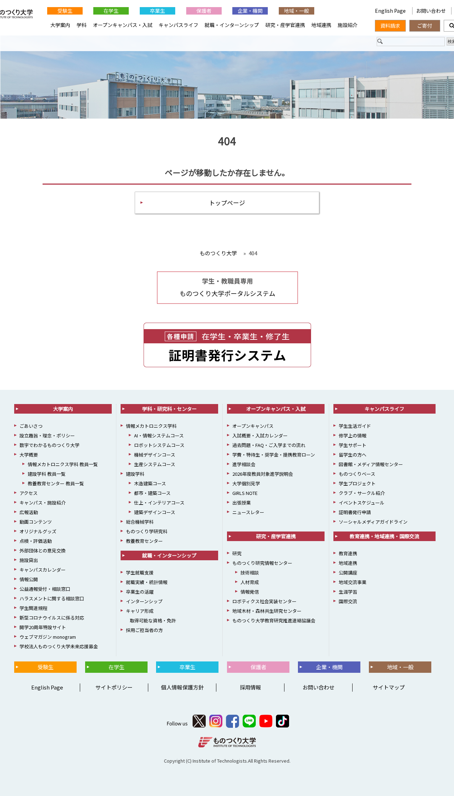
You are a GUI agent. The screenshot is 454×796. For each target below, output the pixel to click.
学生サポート (352, 445)
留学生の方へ (352, 454)
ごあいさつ (31, 425)
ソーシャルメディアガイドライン (373, 521)
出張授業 (241, 502)
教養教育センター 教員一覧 (56, 483)
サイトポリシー (114, 687)
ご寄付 (424, 25)
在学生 (111, 10)
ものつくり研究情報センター (262, 563)
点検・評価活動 (36, 541)
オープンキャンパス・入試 (122, 24)
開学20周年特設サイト (43, 627)
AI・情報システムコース (159, 435)
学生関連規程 (33, 608)
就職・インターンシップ (232, 24)
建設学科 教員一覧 (47, 473)
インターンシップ (144, 601)
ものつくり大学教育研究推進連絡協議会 (273, 620)
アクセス (29, 493)
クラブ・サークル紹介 (362, 493)
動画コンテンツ (36, 521)
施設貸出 (29, 560)
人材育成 (249, 582)
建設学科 (135, 473)
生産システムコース (154, 464)
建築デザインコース (154, 512)
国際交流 (348, 601)
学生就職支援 (140, 572)
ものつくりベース (357, 473)
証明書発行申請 (355, 512)
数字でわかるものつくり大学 (49, 445)
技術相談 (249, 572)
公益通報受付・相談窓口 (45, 588)
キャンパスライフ (178, 24)
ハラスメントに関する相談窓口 (52, 598)
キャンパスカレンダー (43, 569)
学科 (82, 24)
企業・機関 (250, 10)
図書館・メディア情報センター (371, 464)
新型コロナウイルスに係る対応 (52, 617)
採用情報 (250, 687)
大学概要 (29, 454)
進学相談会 (243, 464)
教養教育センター (144, 541)
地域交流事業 (352, 582)
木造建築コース (150, 483)
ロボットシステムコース (159, 445)
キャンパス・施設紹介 (43, 502)
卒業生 (157, 10)
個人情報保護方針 (182, 687)
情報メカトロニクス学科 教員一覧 (63, 464)
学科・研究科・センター (169, 408)
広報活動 (29, 512)
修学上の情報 (352, 435)
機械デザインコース (154, 454)
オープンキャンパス (252, 425)
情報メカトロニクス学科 (151, 425)
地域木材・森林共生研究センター (266, 610)
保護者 (203, 10)
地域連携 (321, 24)
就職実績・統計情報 (146, 582)
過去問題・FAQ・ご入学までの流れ (268, 445)
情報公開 (29, 579)
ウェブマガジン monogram (48, 636)
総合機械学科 (140, 521)
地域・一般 (296, 10)
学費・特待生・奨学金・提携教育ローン (273, 454)
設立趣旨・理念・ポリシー (47, 435)
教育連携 (348, 553)
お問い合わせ (431, 10)
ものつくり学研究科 (146, 531)
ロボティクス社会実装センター (264, 601)
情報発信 (249, 591)
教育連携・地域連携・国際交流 (384, 536)
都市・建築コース (152, 493)
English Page (391, 10)
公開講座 (348, 572)
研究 (237, 553)
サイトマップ (389, 687)
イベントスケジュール (361, 502)
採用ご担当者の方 (144, 630)
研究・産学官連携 (285, 24)
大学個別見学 (246, 483)
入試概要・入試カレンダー (260, 435)
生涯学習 (348, 591)
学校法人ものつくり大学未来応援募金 (59, 646)
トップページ (227, 202)
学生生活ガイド (355, 425)
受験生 (64, 10)
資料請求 (390, 25)
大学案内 (60, 24)
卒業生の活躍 (140, 591)
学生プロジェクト (357, 483)
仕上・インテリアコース (159, 502)
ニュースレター (248, 512)
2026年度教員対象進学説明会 (262, 473)
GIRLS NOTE (245, 493)
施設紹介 (348, 24)
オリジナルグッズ (38, 531)
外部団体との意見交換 (43, 550)
